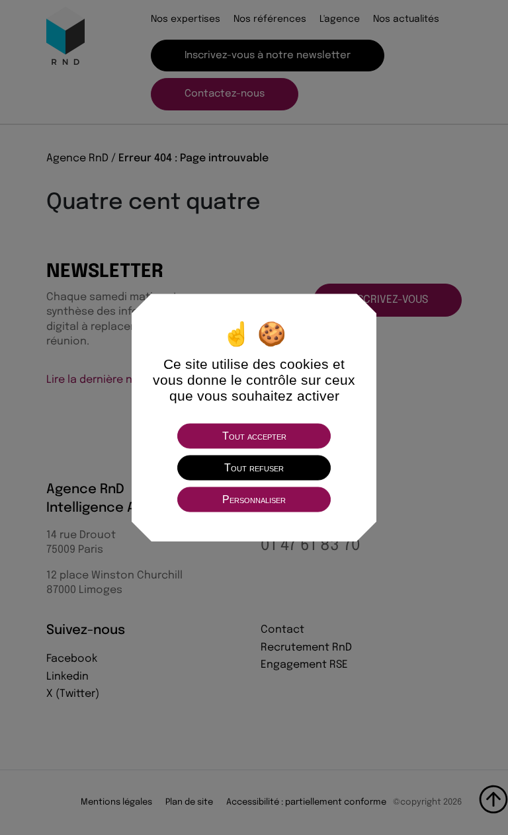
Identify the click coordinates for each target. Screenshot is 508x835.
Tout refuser (254, 467)
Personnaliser (254, 498)
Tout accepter (254, 435)
